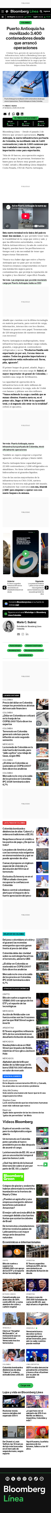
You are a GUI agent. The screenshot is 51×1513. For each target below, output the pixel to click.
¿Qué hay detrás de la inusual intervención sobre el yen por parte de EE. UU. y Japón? (18, 1165)
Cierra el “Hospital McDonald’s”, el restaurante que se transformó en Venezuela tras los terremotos (11, 1337)
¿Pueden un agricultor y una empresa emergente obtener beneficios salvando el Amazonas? (18, 1203)
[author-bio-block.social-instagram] (22, 634)
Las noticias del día (25, 655)
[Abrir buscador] (41, 11)
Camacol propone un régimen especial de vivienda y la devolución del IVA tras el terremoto (18, 867)
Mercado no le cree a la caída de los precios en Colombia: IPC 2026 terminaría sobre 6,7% (17, 780)
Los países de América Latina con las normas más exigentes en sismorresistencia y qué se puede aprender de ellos (35, 589)
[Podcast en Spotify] (42, 1479)
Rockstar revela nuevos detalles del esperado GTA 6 (12, 1413)
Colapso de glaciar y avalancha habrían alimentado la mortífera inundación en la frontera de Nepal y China (19, 1190)
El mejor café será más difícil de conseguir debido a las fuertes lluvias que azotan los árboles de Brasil (19, 1217)
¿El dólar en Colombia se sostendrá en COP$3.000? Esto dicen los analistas (17, 766)
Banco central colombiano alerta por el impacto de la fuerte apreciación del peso (17, 892)
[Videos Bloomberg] (26, 1122)
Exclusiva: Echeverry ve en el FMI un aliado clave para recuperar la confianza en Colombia (18, 881)
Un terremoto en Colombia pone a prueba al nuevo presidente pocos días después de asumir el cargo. (19, 1143)
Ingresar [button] (47, 11)
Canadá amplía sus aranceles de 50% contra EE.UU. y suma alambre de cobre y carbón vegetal (13, 1302)
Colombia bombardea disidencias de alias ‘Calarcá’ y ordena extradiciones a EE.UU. (18, 831)
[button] (5, 114)
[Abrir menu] (2, 11)
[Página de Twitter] (13, 1479)
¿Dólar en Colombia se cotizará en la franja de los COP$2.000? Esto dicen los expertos (19, 720)
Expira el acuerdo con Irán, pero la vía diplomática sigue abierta (17, 1131)
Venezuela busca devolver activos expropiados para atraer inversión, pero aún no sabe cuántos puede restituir (36, 1337)
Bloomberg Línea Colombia (33, 650)
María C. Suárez (11, 106)
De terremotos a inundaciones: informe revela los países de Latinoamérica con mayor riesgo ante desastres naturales (19, 1232)
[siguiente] (47, 588)
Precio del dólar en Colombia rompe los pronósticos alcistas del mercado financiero (19, 705)
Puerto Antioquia (15, 646)
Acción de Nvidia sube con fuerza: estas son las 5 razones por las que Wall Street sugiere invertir (19, 1019)
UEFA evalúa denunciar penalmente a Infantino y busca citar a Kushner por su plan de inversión (37, 1372)
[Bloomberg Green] (26, 1177)
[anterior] (4, 588)
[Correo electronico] (18, 634)
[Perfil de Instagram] (24, 1479)
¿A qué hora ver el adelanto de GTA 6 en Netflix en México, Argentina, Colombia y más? (36, 1416)
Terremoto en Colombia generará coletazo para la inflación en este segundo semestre (16, 735)
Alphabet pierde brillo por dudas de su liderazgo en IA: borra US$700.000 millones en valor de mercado (17, 1066)
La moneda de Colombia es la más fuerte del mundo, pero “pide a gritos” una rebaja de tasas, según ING (18, 751)
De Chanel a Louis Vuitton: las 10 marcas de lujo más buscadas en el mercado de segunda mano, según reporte (13, 1447)
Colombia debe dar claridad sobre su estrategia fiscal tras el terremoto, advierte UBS (18, 956)
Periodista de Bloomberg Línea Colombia (29, 627)
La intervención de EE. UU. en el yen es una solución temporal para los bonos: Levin (19, 1155)
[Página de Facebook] (7, 1479)
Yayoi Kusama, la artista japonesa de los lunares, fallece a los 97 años (37, 1445)
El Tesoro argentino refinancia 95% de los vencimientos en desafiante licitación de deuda (15, 588)
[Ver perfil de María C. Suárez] (10, 628)
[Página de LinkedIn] (30, 1479)
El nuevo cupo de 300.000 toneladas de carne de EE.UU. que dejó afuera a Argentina (37, 1301)
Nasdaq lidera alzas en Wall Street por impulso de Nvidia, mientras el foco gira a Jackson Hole (19, 1049)
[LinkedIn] (27, 634)
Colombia (25, 23)
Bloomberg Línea (14, 650)
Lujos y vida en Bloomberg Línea (23, 1392)
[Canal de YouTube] (19, 1479)
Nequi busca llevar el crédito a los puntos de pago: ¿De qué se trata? (19, 842)
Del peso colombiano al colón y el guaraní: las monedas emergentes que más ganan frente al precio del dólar (19, 944)
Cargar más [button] (25, 1385)
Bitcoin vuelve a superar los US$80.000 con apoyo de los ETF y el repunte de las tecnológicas (18, 1002)
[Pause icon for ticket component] (2, 16)
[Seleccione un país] (6, 11)
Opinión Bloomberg (12, 1076)
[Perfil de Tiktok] (36, 1479)
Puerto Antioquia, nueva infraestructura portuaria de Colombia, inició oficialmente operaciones (23, 446)
